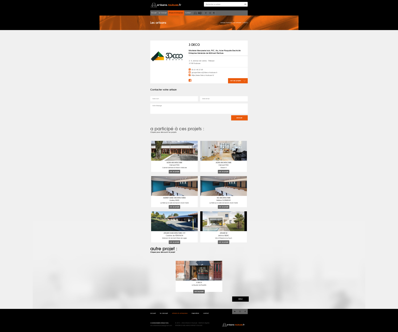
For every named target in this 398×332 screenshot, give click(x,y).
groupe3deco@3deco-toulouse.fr (204, 72)
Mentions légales (203, 323)
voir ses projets (235, 80)
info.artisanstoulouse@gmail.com (161, 325)
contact (206, 313)
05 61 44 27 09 (197, 70)
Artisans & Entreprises (176, 13)
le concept (164, 313)
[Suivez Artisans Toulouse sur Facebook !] (206, 13)
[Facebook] (190, 80)
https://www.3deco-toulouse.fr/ (203, 75)
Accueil (154, 13)
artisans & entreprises (179, 313)
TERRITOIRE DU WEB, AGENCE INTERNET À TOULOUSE (188, 325)
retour (240, 299)
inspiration (195, 313)
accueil (153, 313)
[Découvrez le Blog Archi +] (198, 13)
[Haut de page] (394, 328)
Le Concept (163, 13)
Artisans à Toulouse (191, 323)
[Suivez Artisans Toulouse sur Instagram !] (210, 13)
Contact (188, 13)
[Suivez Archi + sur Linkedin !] (214, 13)
